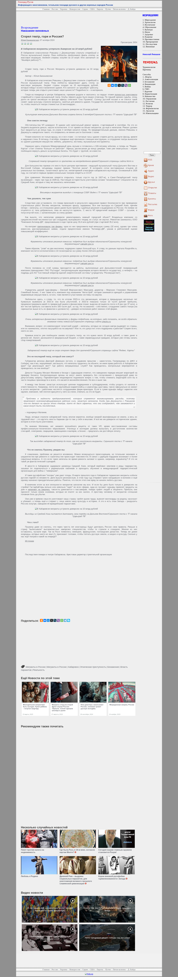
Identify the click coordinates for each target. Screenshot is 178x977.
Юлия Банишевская (30, 40)
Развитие (149, 37)
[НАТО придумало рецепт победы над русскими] (107, 937)
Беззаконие (113, 667)
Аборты (148, 77)
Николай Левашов (151, 54)
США (92, 9)
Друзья (151, 182)
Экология (150, 111)
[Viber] (126, 85)
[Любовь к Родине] (39, 865)
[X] (119, 85)
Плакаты (152, 193)
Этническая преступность (93, 667)
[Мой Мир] (115, 85)
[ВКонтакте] (112, 85)
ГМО (147, 89)
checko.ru (106, 321)
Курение (148, 91)
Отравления (151, 99)
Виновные (150, 46)
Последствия (151, 44)
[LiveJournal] (122, 85)
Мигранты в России (35, 667)
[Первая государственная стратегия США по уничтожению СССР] (50, 937)
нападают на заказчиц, (39, 489)
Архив (151, 165)
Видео (151, 176)
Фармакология (152, 108)
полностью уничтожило (126, 94)
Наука (147, 32)
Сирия (85, 9)
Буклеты (152, 199)
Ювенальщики (152, 113)
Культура (149, 29)
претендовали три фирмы (49, 226)
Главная (46, 9)
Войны (148, 86)
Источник (29, 541)
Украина (63, 9)
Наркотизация (151, 94)
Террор (149, 106)
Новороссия (74, 9)
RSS (150, 160)
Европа (100, 9)
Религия (149, 103)
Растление (150, 101)
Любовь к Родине (29, 876)
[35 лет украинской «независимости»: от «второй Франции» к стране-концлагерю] (50, 909)
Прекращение (152, 42)
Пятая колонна (119, 9)
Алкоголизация (151, 79)
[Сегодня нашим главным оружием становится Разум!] (116, 839)
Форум (151, 210)
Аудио (151, 171)
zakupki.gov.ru (87, 244)
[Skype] (68, 620)
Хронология (150, 22)
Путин (108, 9)
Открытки (152, 187)
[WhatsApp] (129, 85)
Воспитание (150, 25)
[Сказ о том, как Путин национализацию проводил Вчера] (107, 909)
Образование (150, 27)
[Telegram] (65, 620)
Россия (55, 9)
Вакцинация (150, 84)
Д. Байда (131, 9)
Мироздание (150, 20)
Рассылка (152, 204)
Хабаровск (73, 667)
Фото (150, 215)
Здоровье (149, 34)
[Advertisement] (65, 18)
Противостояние (152, 39)
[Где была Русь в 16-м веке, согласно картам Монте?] (78, 839)
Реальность (39, 670)
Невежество (150, 96)
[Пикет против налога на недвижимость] (39, 839)
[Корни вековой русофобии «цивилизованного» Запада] (116, 865)
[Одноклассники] (109, 85)
